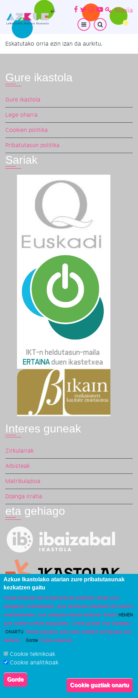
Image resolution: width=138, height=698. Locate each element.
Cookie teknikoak (32, 654)
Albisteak (17, 466)
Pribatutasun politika (32, 145)
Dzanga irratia (23, 496)
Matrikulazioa (22, 481)
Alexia (123, 10)
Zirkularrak (19, 451)
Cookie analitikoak (34, 662)
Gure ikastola (22, 100)
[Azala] (30, 16)
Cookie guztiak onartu (99, 685)
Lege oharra (21, 115)
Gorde (15, 679)
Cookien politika (26, 130)
